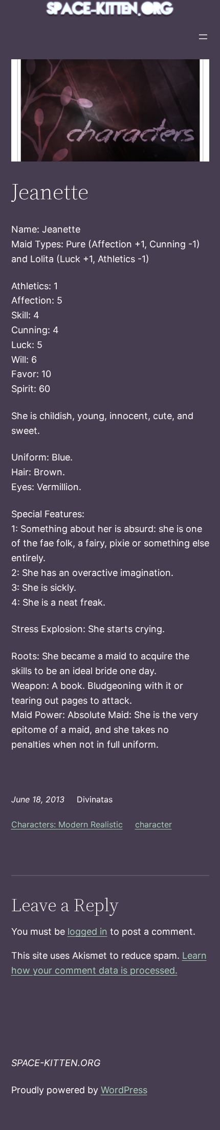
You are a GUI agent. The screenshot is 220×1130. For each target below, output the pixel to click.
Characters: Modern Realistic (67, 824)
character (153, 824)
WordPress (124, 1090)
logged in (87, 931)
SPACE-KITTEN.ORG (55, 1062)
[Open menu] (203, 37)
